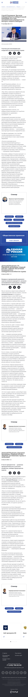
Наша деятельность (10, 6)
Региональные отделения (6, 656)
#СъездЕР (19, 444)
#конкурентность (14, 226)
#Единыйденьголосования (14, 223)
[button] (10, 641)
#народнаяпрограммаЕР (14, 447)
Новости (18, 6)
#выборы (8, 219)
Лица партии (18, 653)
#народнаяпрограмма (14, 611)
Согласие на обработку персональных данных (14, 685)
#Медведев (9, 444)
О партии (4, 653)
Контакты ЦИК (18, 655)
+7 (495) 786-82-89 (14, 665)
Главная (3, 6)
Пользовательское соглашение (14, 681)
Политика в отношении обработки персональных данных (14, 684)
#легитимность (19, 219)
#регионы (19, 216)
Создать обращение (14, 240)
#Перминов (9, 216)
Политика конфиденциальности (14, 682)
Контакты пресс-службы (6, 659)
